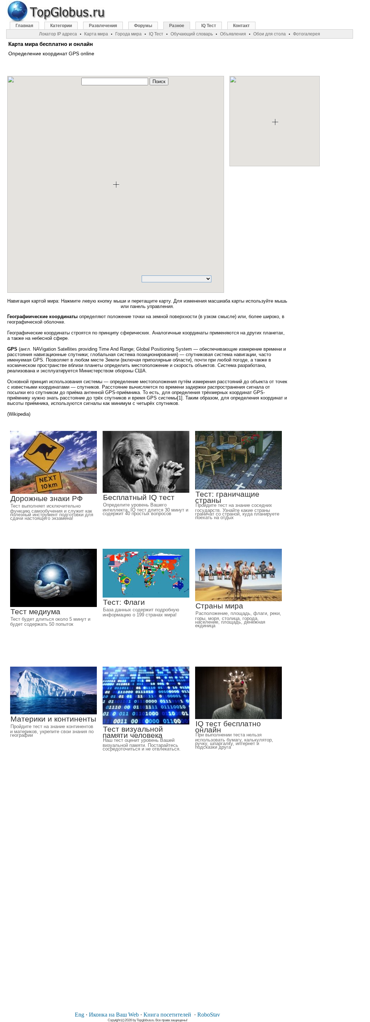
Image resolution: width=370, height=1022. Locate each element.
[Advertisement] (287, 229)
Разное (176, 25)
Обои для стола (269, 34)
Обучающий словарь (192, 34)
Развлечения (103, 25)
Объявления (233, 34)
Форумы (143, 25)
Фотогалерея (306, 34)
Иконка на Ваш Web (114, 1015)
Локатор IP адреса (58, 34)
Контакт (241, 25)
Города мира (128, 34)
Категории (61, 25)
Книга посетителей (167, 1015)
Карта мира (96, 34)
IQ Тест (208, 25)
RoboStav (208, 1015)
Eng (79, 1015)
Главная (24, 25)
